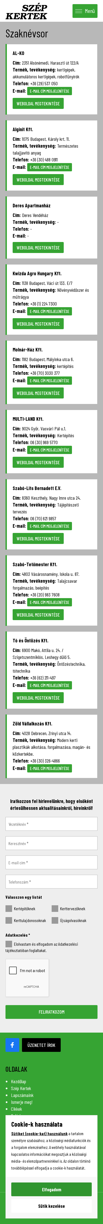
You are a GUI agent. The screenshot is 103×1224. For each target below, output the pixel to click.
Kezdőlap (18, 1081)
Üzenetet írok (41, 1045)
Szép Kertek (21, 1088)
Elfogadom (51, 1189)
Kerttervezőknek (72, 908)
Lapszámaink (22, 1095)
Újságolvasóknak (72, 920)
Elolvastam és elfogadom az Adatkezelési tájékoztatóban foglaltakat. (41, 947)
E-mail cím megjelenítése (49, 91)
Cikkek (16, 1109)
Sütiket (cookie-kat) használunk (39, 1133)
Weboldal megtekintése (38, 103)
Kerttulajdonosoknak (29, 920)
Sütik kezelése (51, 1206)
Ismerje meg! (21, 1102)
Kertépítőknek (24, 908)
